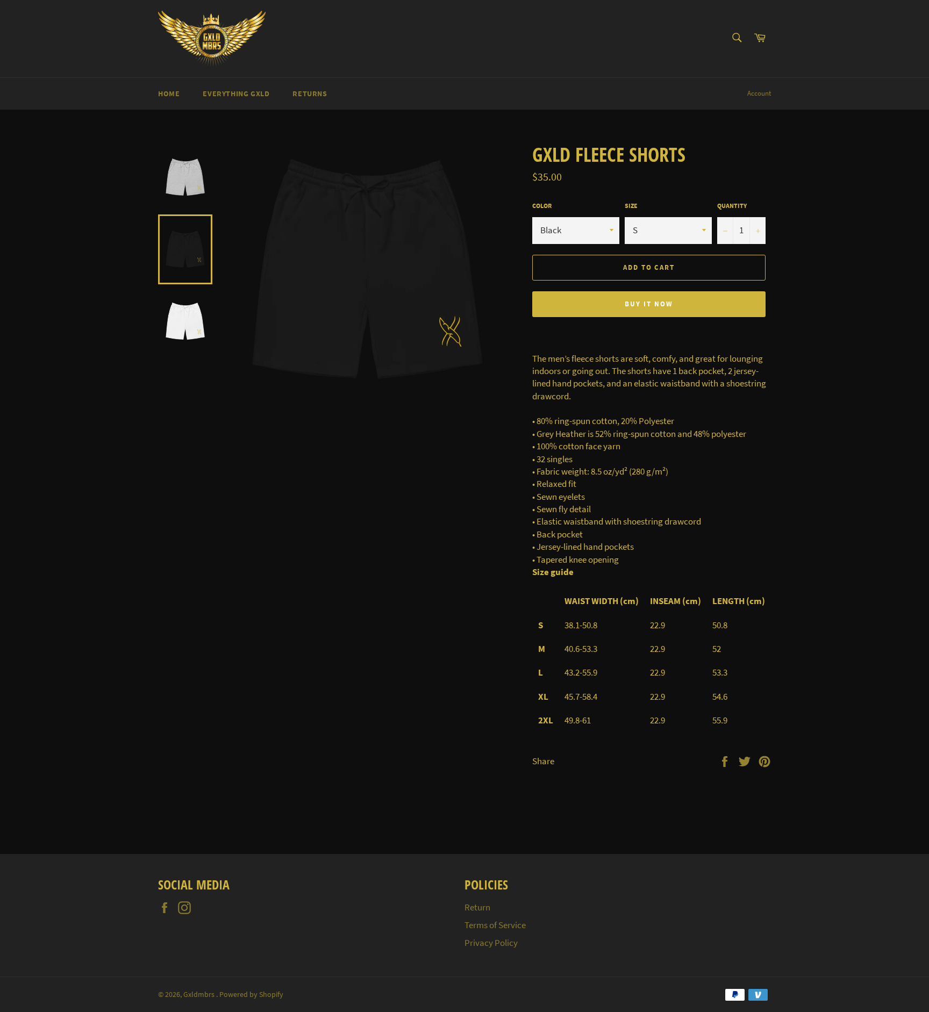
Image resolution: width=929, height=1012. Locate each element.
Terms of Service (495, 925)
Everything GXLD (236, 93)
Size (631, 206)
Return (477, 907)
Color (542, 206)
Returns (309, 93)
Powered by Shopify (251, 994)
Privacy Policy (491, 943)
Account (759, 93)
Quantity (732, 206)
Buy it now (649, 303)
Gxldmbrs (199, 994)
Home (169, 93)
